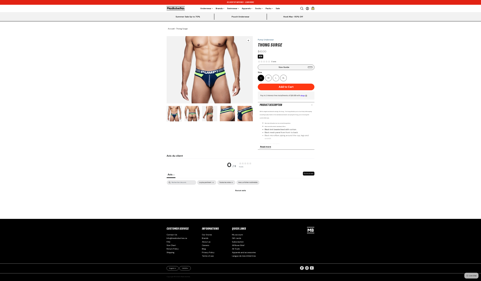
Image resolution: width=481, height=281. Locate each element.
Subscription (238, 241)
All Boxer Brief (238, 245)
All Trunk (236, 249)
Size (260, 72)
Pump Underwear (266, 39)
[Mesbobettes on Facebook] (302, 269)
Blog (204, 249)
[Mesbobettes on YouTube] (312, 267)
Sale (278, 8)
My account (237, 234)
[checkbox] (247, 182)
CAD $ (184, 268)
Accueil (171, 28)
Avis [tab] (171, 174)
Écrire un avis (308, 173)
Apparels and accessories (244, 252)
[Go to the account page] (307, 8)
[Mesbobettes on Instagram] (307, 269)
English (171, 268)
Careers (205, 245)
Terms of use (208, 256)
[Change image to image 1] (174, 114)
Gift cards (236, 238)
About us (206, 241)
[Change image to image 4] (227, 113)
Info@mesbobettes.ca (177, 238)
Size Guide (284, 67)
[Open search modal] (301, 8)
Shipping (170, 252)
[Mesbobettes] (176, 8)
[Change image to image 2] (192, 113)
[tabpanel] (240, 199)
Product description (271, 105)
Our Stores (207, 234)
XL (283, 78)
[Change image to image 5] (245, 113)
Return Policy (173, 249)
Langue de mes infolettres (244, 256)
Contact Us (172, 234)
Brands (205, 238)
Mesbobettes (185, 277)
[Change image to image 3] (209, 113)
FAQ (168, 241)
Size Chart (171, 245)
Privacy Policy (208, 252)
